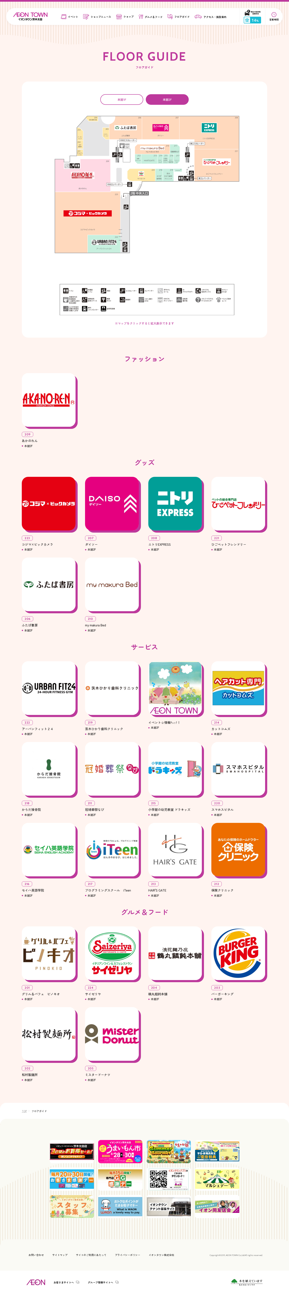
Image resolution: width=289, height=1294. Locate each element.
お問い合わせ (36, 1255)
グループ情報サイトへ (100, 1282)
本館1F (121, 99)
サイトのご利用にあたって (91, 1255)
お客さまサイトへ (64, 1282)
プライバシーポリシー (127, 1255)
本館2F (167, 99)
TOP (24, 1111)
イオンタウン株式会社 (161, 1255)
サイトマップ (59, 1255)
